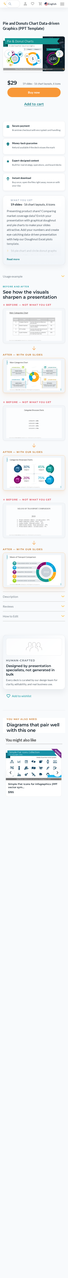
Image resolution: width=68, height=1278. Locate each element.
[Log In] (25, 3)
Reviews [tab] (8, 606)
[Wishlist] (32, 3)
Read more (13, 259)
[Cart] (40, 3)
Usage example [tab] (12, 276)
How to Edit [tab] (10, 616)
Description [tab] (10, 596)
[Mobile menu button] (62, 3)
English (52, 3)
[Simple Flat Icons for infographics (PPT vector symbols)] (33, 764)
